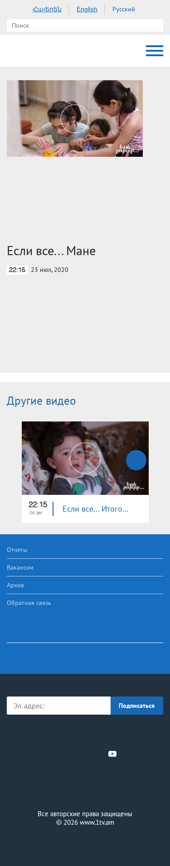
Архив (15, 585)
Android (110, 733)
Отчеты (17, 550)
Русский (123, 9)
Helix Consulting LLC (85, 844)
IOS (59, 733)
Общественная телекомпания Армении (16, 51)
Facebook (54, 754)
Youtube (112, 754)
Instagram (97, 754)
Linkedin (82, 754)
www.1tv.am (97, 822)
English (87, 9)
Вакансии (20, 567)
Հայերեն (47, 9)
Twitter (67, 754)
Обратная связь (29, 603)
